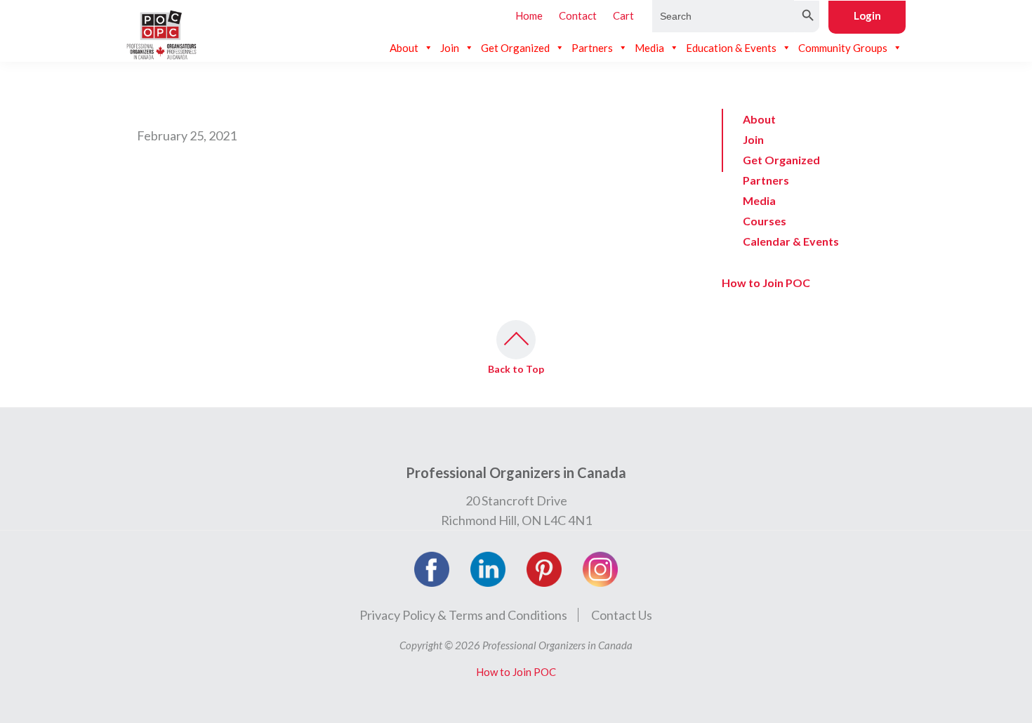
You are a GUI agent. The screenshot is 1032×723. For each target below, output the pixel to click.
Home (529, 15)
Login (867, 15)
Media (649, 47)
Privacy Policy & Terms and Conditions (463, 615)
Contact (578, 15)
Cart (623, 15)
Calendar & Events (791, 241)
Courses (764, 220)
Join (449, 47)
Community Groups (842, 47)
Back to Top (516, 369)
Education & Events (731, 47)
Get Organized (515, 47)
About (404, 47)
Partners (592, 47)
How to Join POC (766, 282)
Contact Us (621, 615)
